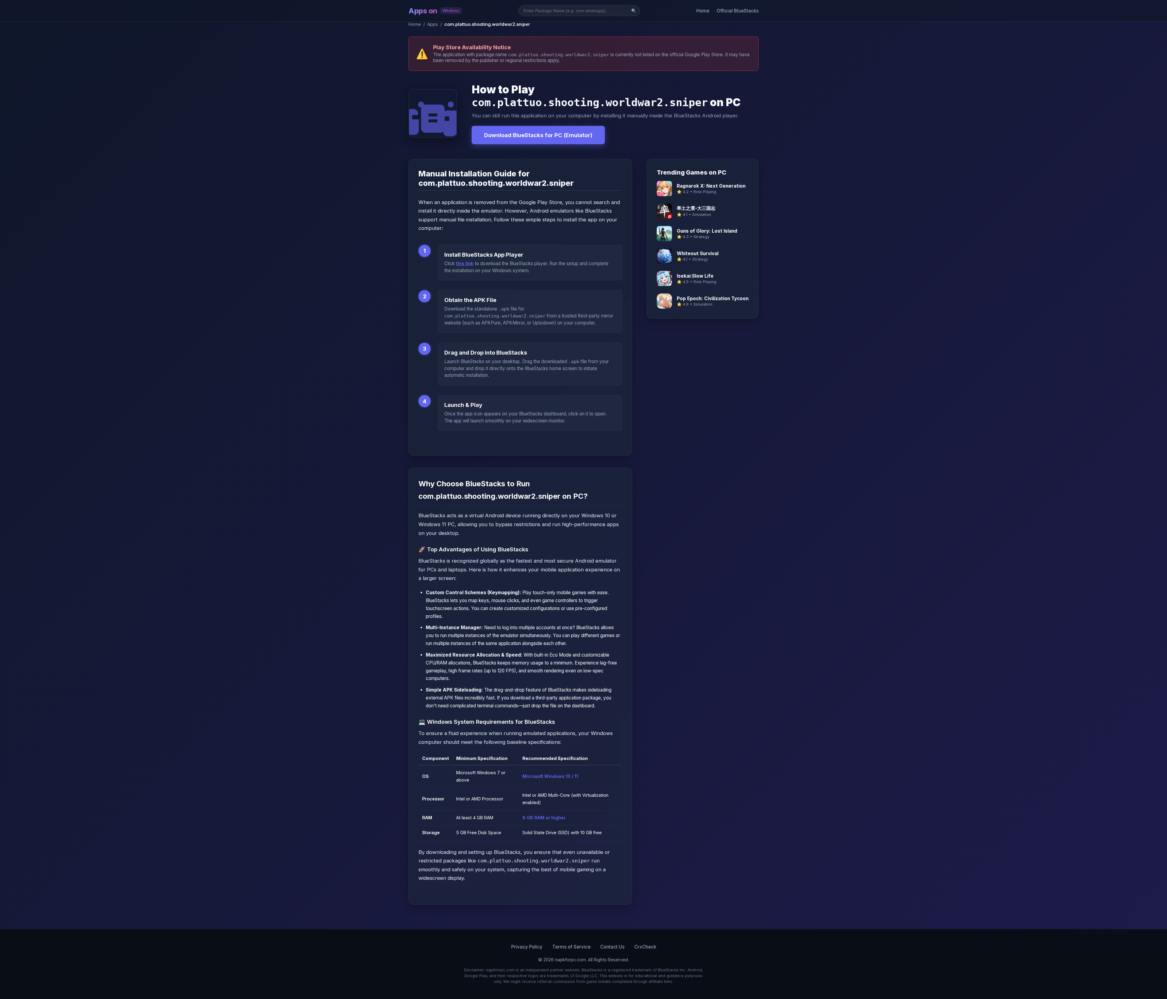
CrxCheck (645, 947)
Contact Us (612, 947)
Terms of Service (571, 947)
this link (464, 263)
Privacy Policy (526, 947)
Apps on (433, 10)
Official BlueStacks (738, 11)
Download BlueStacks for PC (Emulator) (538, 135)
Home (702, 11)
